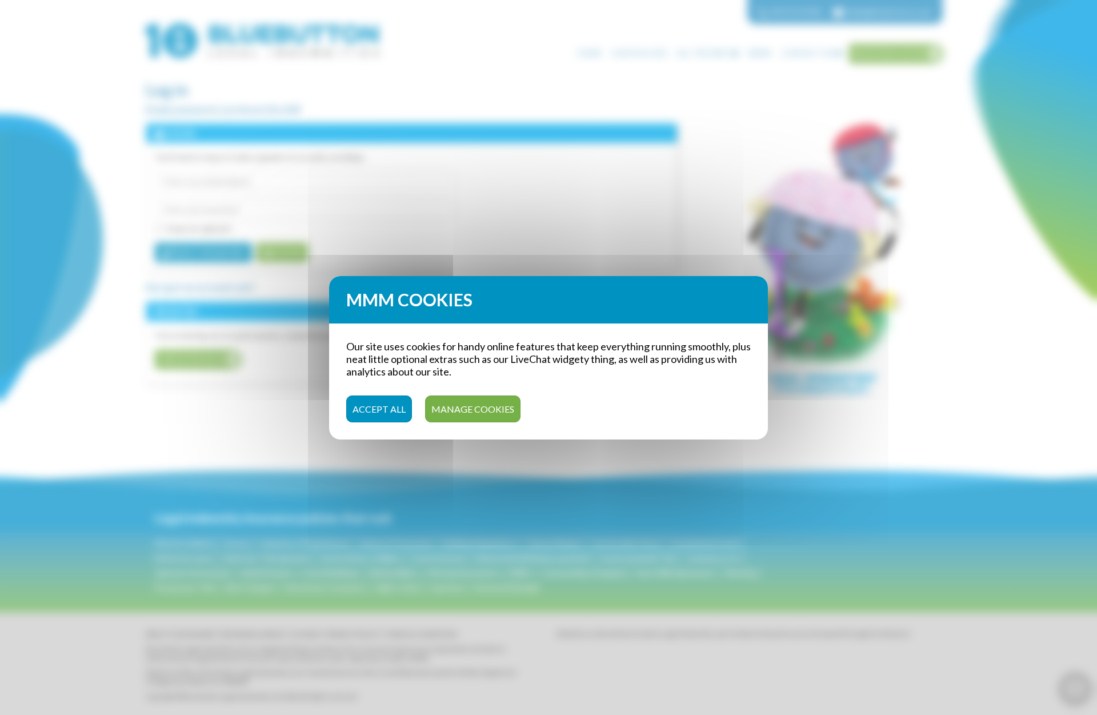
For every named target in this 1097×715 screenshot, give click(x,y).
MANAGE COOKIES (472, 408)
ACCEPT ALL (379, 408)
